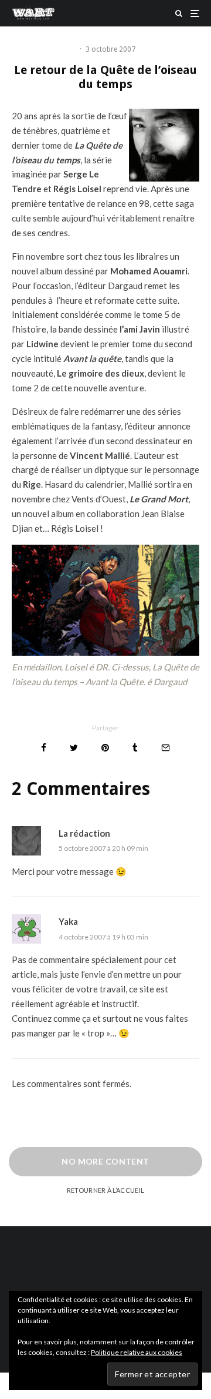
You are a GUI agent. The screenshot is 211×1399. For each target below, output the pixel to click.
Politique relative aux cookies (136, 1352)
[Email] (165, 747)
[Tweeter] (74, 747)
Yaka (68, 921)
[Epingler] (105, 747)
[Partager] (43, 747)
